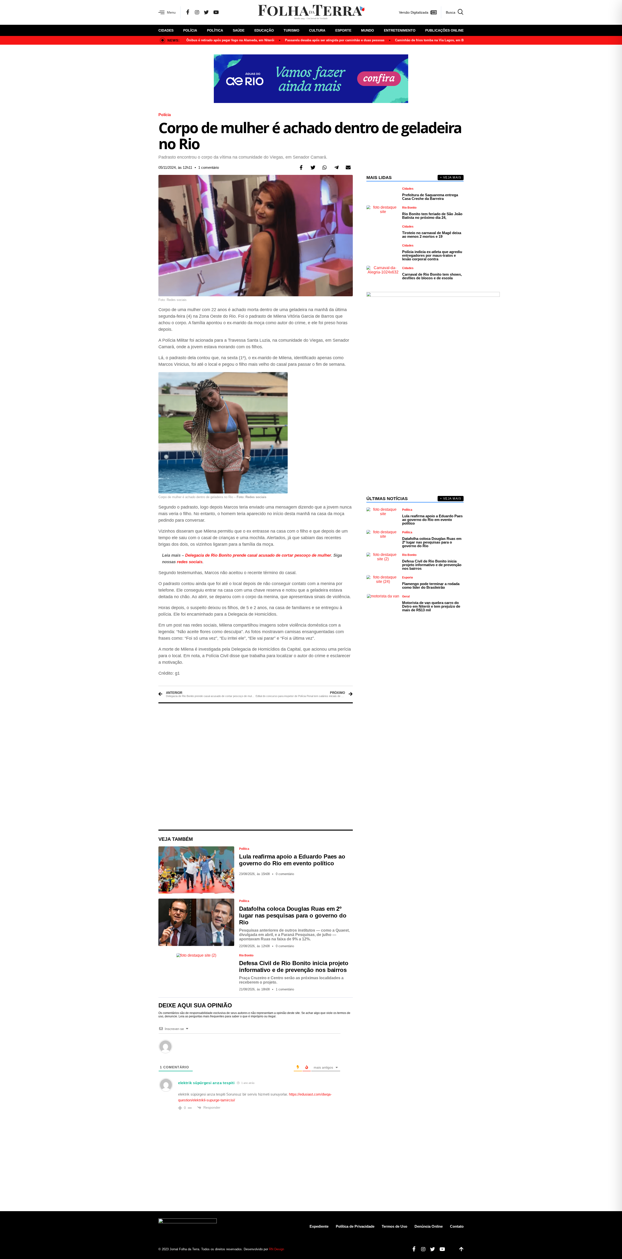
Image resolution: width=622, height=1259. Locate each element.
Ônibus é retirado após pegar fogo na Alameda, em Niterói (230, 40)
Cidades (165, 30)
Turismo (291, 30)
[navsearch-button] (452, 12)
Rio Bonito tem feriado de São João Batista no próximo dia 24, (432, 216)
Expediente (319, 1226)
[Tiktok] (450, 1249)
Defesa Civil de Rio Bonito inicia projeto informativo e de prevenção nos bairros (293, 966)
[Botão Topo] (460, 1249)
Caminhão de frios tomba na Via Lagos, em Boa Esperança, (440, 40)
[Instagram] (197, 12)
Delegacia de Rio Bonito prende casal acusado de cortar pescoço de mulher (258, 555)
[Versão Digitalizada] (433, 12)
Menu (171, 12)
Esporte (343, 30)
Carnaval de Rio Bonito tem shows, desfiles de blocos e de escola (432, 276)
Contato (457, 1226)
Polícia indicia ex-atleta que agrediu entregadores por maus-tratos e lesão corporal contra (432, 255)
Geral (406, 596)
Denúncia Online (429, 1226)
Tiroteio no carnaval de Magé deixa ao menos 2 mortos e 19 (431, 234)
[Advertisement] (255, 766)
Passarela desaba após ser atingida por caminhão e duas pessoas (334, 40)
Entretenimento (399, 30)
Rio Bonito (246, 955)
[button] (301, 167)
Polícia (190, 30)
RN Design (276, 1249)
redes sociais (189, 562)
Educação (264, 30)
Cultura (317, 30)
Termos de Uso (394, 1226)
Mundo (367, 30)
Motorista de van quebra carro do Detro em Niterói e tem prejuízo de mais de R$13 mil (431, 606)
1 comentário (208, 167)
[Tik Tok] (226, 12)
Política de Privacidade (355, 1226)
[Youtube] (440, 1249)
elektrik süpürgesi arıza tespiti (206, 1083)
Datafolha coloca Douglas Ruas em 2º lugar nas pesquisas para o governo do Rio (292, 915)
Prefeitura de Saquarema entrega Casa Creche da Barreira (430, 197)
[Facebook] (187, 12)
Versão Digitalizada (413, 12)
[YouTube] (216, 12)
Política (215, 30)
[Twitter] (206, 12)
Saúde (238, 30)
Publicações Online (444, 30)
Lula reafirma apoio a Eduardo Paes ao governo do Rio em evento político (292, 860)
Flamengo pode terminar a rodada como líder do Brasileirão (430, 585)
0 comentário (285, 874)
